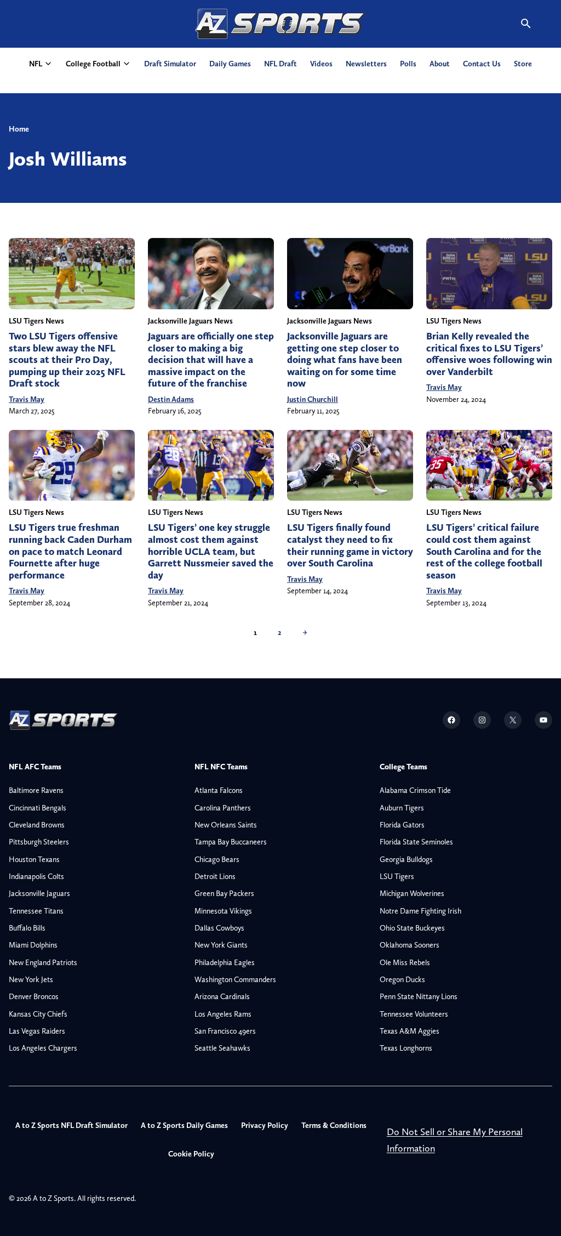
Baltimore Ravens (36, 790)
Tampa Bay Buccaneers (230, 841)
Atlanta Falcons (218, 790)
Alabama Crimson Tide (415, 790)
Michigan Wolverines (412, 893)
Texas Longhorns (406, 1048)
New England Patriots (43, 962)
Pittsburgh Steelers (39, 841)
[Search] (526, 23)
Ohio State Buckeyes (412, 927)
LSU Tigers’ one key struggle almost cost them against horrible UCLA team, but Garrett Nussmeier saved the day (210, 551)
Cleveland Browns (37, 824)
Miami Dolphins (33, 944)
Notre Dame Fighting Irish (420, 910)
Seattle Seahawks (222, 1048)
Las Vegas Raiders (37, 1031)
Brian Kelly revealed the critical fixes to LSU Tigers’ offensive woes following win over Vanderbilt (489, 354)
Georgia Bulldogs (406, 859)
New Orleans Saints (225, 824)
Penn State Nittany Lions (418, 996)
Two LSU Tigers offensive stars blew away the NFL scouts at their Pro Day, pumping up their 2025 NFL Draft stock (67, 359)
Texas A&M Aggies (409, 1031)
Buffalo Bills (27, 927)
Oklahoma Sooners (409, 944)
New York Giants (221, 944)
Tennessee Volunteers (414, 1014)
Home (19, 128)
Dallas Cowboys (219, 927)
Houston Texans (34, 859)
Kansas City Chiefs (38, 1014)
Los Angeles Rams (222, 1014)
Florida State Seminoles (416, 841)
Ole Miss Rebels (405, 962)
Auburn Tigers (402, 807)
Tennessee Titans (36, 910)
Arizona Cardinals (222, 996)
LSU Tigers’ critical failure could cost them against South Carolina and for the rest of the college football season (484, 551)
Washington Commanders (235, 979)
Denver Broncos (34, 996)
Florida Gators (402, 824)
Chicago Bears (216, 859)
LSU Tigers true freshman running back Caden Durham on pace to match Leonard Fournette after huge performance (70, 551)
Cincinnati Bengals (37, 807)
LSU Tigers (397, 876)
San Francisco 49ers (225, 1031)
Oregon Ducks (402, 979)
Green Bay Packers (224, 893)
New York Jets (31, 979)
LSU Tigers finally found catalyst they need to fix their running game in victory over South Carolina (350, 545)
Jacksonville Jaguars (39, 893)
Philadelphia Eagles (224, 962)
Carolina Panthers (222, 807)
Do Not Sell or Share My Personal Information (455, 1139)
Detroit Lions (215, 876)
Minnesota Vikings (223, 910)
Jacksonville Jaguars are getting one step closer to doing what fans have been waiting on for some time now (344, 359)
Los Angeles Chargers (43, 1048)
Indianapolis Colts (36, 876)
